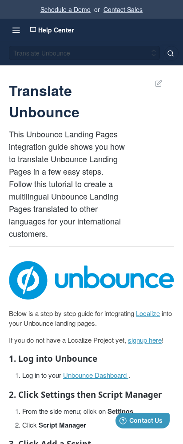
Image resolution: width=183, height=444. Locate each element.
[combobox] (171, 53)
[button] (91, 280)
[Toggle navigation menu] (16, 30)
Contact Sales (123, 9)
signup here (145, 339)
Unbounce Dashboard (95, 375)
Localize (148, 313)
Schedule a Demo (65, 9)
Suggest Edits (154, 83)
